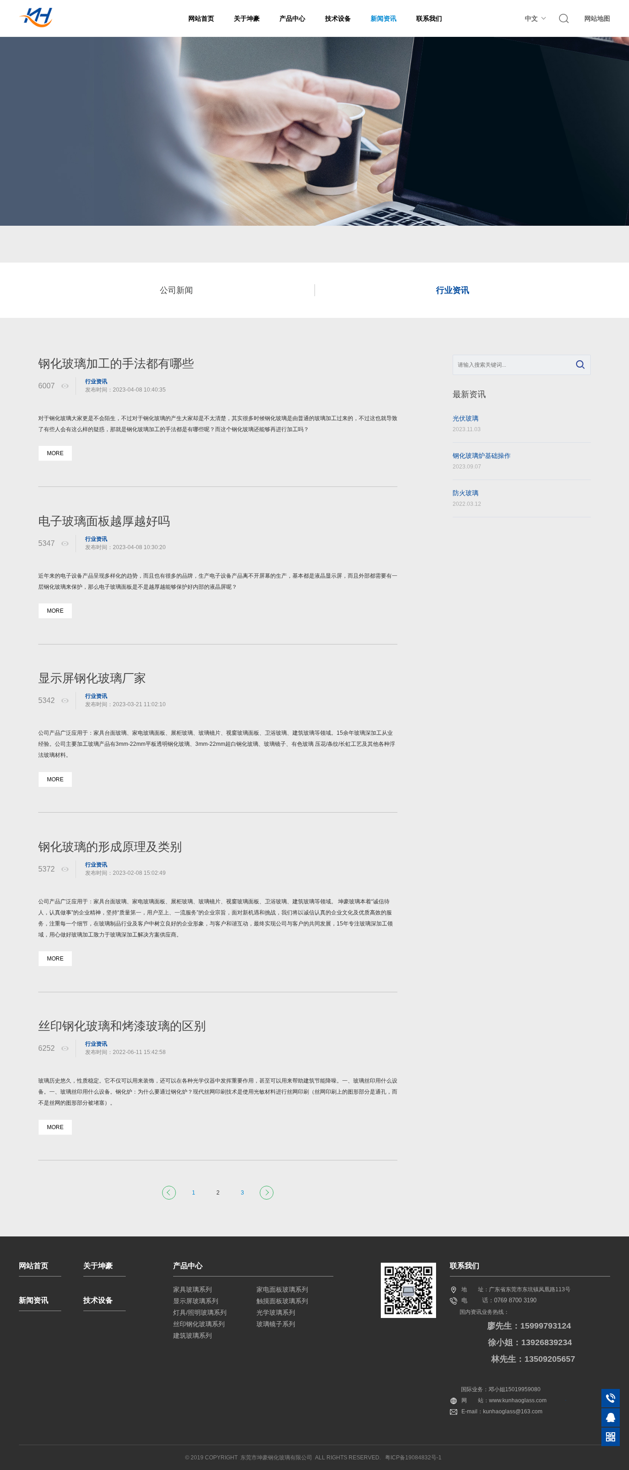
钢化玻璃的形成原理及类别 (110, 847)
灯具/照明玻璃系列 (200, 1312)
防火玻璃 (467, 498)
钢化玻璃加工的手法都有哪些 (116, 363)
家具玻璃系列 (192, 1289)
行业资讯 (452, 290)
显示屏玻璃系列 (195, 1301)
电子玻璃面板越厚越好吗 (104, 521)
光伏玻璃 (467, 424)
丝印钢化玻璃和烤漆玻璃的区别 (122, 1026)
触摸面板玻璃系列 (282, 1301)
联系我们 (429, 18)
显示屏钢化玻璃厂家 (92, 678)
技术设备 (338, 18)
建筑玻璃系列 (192, 1335)
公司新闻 (176, 290)
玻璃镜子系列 (275, 1324)
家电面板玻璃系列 (282, 1289)
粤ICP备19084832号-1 (413, 1457)
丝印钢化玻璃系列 (199, 1324)
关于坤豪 (247, 18)
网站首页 (201, 18)
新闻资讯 (383, 18)
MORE (55, 453)
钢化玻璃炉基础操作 (482, 461)
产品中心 (292, 18)
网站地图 (597, 18)
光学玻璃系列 (275, 1312)
